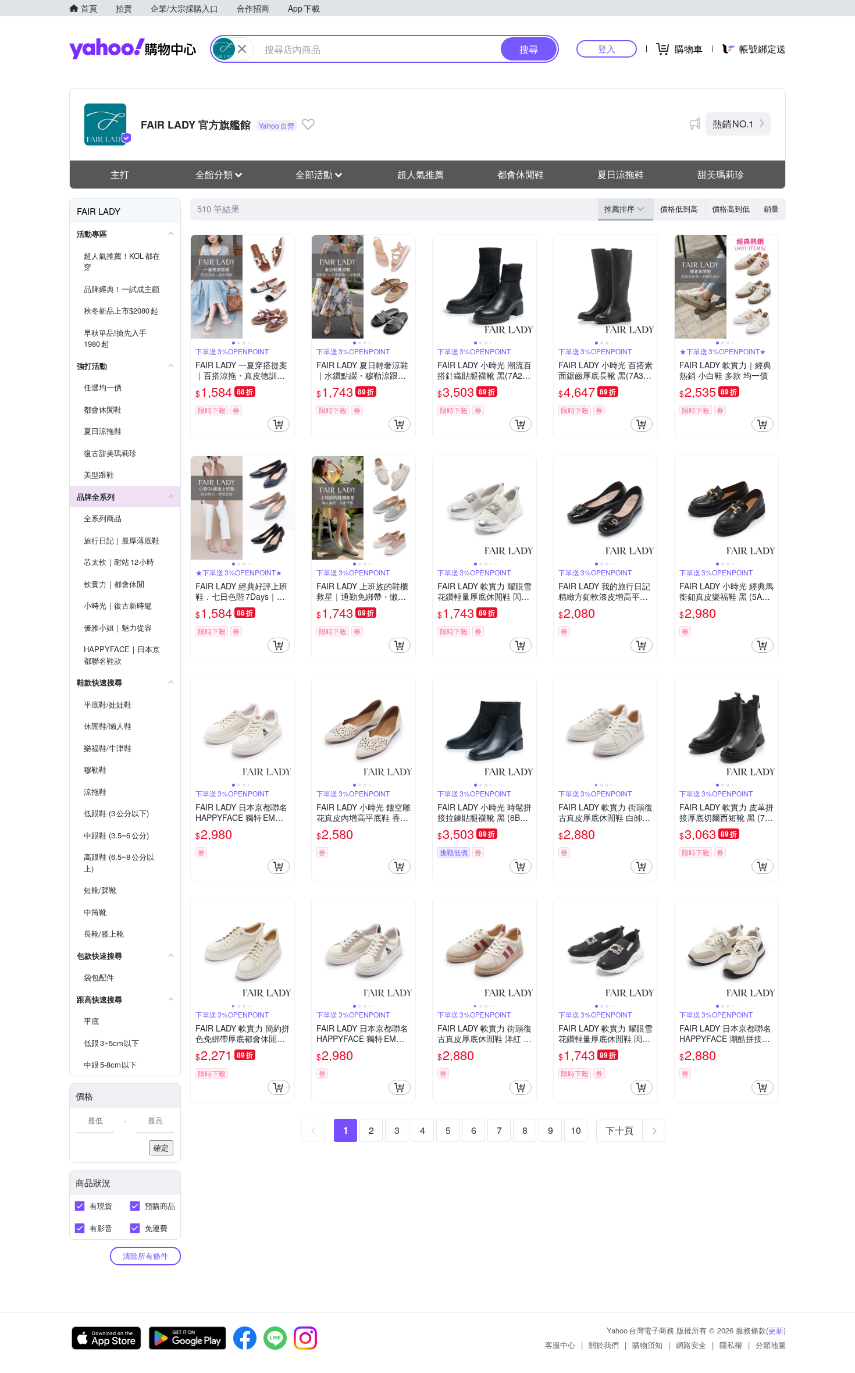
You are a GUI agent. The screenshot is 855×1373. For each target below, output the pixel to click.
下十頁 (619, 1130)
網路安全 (691, 1344)
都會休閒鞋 (520, 174)
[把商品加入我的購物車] (279, 424)
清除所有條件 (145, 1255)
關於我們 (604, 1344)
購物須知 (647, 1344)
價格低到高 (679, 208)
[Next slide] (286, 286)
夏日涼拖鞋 (620, 174)
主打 (120, 174)
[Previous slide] (198, 286)
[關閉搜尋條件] (242, 49)
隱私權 (730, 1344)
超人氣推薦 (420, 174)
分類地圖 (771, 1344)
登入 (606, 48)
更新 (775, 1330)
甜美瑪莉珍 (720, 174)
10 (576, 1130)
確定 (161, 1147)
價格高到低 (731, 208)
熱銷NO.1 (733, 123)
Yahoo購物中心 (132, 49)
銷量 (771, 208)
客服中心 (560, 1344)
